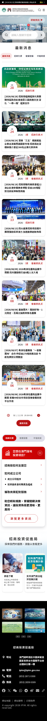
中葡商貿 (41, 55)
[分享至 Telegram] (26, 690)
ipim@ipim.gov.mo (29, 670)
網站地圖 (6, 700)
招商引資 (18, 55)
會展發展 (29, 55)
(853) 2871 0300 (27, 676)
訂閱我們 (30, 700)
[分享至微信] (15, 690)
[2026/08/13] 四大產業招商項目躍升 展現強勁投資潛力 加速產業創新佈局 (22, 2)
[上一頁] (8, 415)
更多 (41, 2)
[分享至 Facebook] (3, 690)
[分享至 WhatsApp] (20, 690)
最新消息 (6, 55)
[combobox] (23, 35)
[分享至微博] (31, 690)
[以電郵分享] (37, 690)
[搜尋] (39, 10)
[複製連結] (43, 690)
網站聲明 (18, 700)
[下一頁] (38, 415)
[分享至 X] (9, 690)
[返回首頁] (6, 10)
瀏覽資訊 (37, 20)
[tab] (9, 438)
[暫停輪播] (23, 636)
